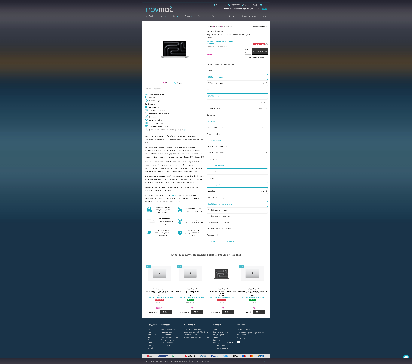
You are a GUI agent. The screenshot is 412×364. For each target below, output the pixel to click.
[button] (254, 5)
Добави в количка (260, 51)
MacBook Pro (227, 27)
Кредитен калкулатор (256, 57)
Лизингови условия (190, 335)
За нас (215, 329)
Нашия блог (217, 340)
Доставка (216, 337)
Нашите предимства (221, 332)
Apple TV (151, 345)
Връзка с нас (241, 338)
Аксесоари (216, 16)
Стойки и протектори (169, 340)
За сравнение (180, 83)
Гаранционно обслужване (223, 343)
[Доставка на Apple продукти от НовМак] (151, 356)
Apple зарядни (166, 332)
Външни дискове (167, 343)
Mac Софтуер (166, 345)
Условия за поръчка (220, 348)
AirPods (150, 348)
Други (231, 16)
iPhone (187, 16)
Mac (163, 16)
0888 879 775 (245, 329)
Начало (210, 27)
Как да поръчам (219, 335)
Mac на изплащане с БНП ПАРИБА (195, 332)
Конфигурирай (153, 312)
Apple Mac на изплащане (192, 329)
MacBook (149, 16)
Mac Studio (152, 335)
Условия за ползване (221, 345)
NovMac (264, 9)
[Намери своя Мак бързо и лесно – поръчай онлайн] (203, 356)
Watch (201, 16)
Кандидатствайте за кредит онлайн (196, 337)
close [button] (264, 361)
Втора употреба (249, 16)
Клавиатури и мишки (169, 329)
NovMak (174, 195)
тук (185, 130)
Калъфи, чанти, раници (169, 337)
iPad (174, 16)
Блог (264, 16)
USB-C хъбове (166, 335)
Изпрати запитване (260, 27)
